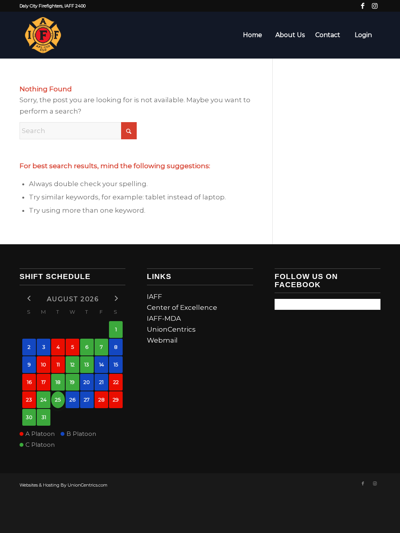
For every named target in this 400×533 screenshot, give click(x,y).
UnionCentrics (171, 329)
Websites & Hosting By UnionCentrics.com (63, 485)
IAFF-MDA (164, 318)
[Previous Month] (29, 298)
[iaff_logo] (43, 35)
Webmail (162, 340)
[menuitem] (252, 35)
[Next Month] (116, 298)
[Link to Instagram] (374, 6)
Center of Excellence (182, 307)
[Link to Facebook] (362, 6)
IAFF (154, 296)
